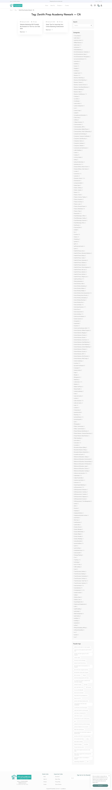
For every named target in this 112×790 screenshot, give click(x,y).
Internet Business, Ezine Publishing (82, 344)
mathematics (78, 382)
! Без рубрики (77, 35)
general (76, 241)
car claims (77, 98)
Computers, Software (79, 145)
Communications (78, 124)
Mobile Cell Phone (78, 386)
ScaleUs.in (64, 788)
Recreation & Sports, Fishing (80, 449)
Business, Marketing (79, 89)
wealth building (78, 609)
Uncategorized (79, 590)
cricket (76, 152)
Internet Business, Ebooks (80, 337)
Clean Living (77, 117)
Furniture (77, 234)
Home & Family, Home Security (81, 295)
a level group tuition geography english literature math (83, 650)
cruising (76, 155)
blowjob (84, 675)
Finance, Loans (78, 204)
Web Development (79, 613)
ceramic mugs (77, 110)
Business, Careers (78, 82)
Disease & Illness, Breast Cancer (82, 166)
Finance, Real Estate (79, 208)
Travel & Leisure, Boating (80, 573)
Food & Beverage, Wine (80, 222)
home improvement (79, 311)
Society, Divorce (78, 527)
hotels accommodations (80, 316)
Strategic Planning (78, 555)
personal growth (78, 419)
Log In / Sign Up (98, 1)
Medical (76, 384)
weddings (76, 620)
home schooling (78, 314)
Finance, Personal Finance (80, 206)
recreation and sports (79, 454)
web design (77, 611)
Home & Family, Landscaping (81, 297)
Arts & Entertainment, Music (80, 54)
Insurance (77, 325)
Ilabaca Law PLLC (77, 698)
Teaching (77, 559)
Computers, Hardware (79, 143)
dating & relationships (79, 162)
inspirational (77, 323)
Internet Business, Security (80, 351)
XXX (87, 761)
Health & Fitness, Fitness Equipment (82, 267)
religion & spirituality (79, 477)
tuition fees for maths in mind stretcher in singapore (81, 758)
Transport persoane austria (79, 747)
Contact (44, 784)
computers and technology (80, 133)
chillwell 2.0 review (77, 684)
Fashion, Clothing (78, 187)
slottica (87, 738)
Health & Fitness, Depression (81, 260)
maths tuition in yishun (78, 715)
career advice (77, 103)
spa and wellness (79, 543)
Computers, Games (79, 141)
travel (76, 569)
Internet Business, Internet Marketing (82, 346)
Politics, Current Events (79, 428)
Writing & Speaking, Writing (80, 627)
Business (77, 75)
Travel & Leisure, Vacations (80, 583)
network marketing (79, 391)
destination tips (78, 164)
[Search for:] (83, 25)
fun (75, 232)
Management (77, 377)
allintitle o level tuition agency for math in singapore (81, 654)
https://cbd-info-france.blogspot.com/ (81, 695)
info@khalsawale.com (22, 782)
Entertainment (77, 180)
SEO (75, 506)
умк (75, 637)
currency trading (78, 157)
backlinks (76, 63)
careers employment (79, 105)
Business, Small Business (80, 94)
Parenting (77, 414)
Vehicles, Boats (78, 597)
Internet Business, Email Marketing (82, 342)
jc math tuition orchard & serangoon (80, 707)
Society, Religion (78, 534)
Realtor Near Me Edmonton (79, 729)
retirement (77, 482)
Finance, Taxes (78, 211)
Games (76, 236)
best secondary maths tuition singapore (81, 672)
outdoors (76, 407)
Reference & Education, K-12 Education (83, 463)
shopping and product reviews (81, 515)
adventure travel (78, 40)
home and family (79, 304)
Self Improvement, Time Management (83, 501)
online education (78, 400)
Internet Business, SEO (80, 353)
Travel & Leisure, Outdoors (80, 578)
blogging (76, 68)
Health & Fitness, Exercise (80, 265)
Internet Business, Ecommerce (81, 339)
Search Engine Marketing (80, 485)
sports (76, 545)
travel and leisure (79, 585)
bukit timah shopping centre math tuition (81, 677)
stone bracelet (78, 552)
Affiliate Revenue (78, 42)
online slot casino (78, 403)
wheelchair (77, 623)
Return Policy (57, 779)
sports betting (77, 548)
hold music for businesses (79, 692)
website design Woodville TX (79, 761)
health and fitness (79, 279)
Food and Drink (78, 227)
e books (76, 171)
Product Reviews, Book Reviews (81, 431)
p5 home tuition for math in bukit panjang (81, 718)
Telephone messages (78, 744)
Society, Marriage (78, 529)
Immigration (77, 321)
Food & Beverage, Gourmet (80, 220)
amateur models (77, 657)
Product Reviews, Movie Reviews (81, 435)
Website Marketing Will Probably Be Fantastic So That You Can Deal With (30, 26)
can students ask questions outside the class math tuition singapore (82, 681)
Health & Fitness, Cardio (80, 257)
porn (75, 721)
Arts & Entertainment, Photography (82, 56)
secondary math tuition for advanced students (82, 736)
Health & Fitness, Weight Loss (81, 276)
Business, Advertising (79, 77)
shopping (77, 510)
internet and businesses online (82, 328)
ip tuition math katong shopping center (81, 701)
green (76, 248)
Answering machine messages (79, 660)
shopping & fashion (79, 513)
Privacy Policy (57, 781)
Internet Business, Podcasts (80, 349)
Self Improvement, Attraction (81, 489)
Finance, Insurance (79, 199)
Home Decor (77, 309)
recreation (77, 445)
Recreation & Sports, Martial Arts (81, 452)
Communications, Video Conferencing (83, 131)
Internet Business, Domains (80, 335)
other (76, 405)
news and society (78, 396)
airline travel (77, 45)
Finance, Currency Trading (80, 197)
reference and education (80, 473)
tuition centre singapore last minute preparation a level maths (82, 754)
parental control (78, 412)
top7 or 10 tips (78, 564)
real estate (77, 442)
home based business (80, 307)
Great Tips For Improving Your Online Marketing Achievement (55, 25)
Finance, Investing (79, 201)
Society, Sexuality (78, 536)
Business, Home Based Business (81, 87)
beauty (76, 66)
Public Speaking (78, 438)
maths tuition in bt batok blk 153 (80, 713)
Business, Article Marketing (80, 80)
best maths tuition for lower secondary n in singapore (82, 666)
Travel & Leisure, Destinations (81, 576)
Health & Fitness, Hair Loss (80, 269)
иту (75, 632)
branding (76, 70)
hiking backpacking (79, 281)
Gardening (77, 239)
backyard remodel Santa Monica (80, 663)
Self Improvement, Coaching (81, 492)
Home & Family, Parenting (80, 300)
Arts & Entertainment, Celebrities (82, 52)
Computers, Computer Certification (82, 136)
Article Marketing (78, 49)
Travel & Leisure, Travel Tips (81, 580)
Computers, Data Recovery (80, 138)
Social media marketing (78, 741)
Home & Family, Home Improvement (83, 293)
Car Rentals (77, 101)
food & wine (77, 225)
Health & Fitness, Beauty (80, 255)
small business (78, 522)
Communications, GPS (79, 126)
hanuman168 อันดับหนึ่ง (78, 690)
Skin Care (77, 520)
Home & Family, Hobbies (80, 288)
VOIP (75, 606)
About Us (45, 779)
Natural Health (78, 389)
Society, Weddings (79, 538)
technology (77, 562)
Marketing (77, 379)
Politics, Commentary (79, 426)
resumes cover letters (79, 480)
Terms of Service (58, 784)
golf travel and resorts (79, 246)
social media (77, 524)
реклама (76, 634)
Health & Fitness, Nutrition (80, 274)
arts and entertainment (80, 59)
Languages (77, 368)
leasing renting (78, 370)
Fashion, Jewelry (78, 190)
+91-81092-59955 (24, 781)
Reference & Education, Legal (81, 466)
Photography (77, 424)
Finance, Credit (78, 194)
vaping (76, 594)
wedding (77, 618)
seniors (76, 503)
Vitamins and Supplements (80, 604)
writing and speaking (79, 630)
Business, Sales (78, 91)
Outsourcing (77, 410)
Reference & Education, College (81, 456)
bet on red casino (77, 675)
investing (77, 363)
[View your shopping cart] (98, 5)
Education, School (79, 178)
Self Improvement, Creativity (81, 494)
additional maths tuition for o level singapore (82, 647)
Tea (75, 557)
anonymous (77, 47)
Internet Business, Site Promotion (82, 356)
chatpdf (76, 112)
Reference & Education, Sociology (82, 470)
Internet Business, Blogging (80, 332)
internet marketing (79, 361)
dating (76, 159)
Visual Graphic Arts (78, 602)
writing (76, 625)
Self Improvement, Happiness (81, 496)
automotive (77, 61)
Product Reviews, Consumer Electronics (83, 433)
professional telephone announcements (81, 726)
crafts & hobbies (78, 150)
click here (85, 684)
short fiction (77, 517)
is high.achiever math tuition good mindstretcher (80, 704)
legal (76, 372)
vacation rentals (78, 592)
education (77, 176)
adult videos (77, 38)
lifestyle (76, 375)
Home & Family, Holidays (80, 290)
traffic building (78, 566)
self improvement (79, 487)
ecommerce (77, 173)
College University (79, 122)
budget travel (78, 73)
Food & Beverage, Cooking (80, 218)
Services (76, 508)
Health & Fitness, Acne (79, 250)
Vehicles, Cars (78, 599)
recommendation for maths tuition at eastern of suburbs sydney (82, 733)
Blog (16, 10)
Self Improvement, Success (80, 499)
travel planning (78, 587)
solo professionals (78, 541)
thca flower (86, 744)
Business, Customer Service (81, 84)
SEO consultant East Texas (79, 738)
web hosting (77, 616)
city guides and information (80, 115)
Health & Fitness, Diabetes (80, 262)
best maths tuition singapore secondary (81, 669)
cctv (75, 108)
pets (75, 421)
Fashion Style (77, 185)
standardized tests (79, 550)
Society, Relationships (79, 531)
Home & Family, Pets (79, 302)
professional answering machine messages (82, 724)
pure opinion (77, 440)
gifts (76, 243)
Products (45, 781)
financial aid (78, 213)
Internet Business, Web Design (81, 358)
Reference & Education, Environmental (83, 459)
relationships (78, 475)
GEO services (88, 687)
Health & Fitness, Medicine (80, 272)
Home (11, 10)
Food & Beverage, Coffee (80, 215)
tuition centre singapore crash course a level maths (82, 750)
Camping (76, 96)
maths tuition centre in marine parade (81, 710)
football (76, 229)
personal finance (78, 417)
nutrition (76, 398)
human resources (78, 318)
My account (57, 776)
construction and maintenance (81, 148)
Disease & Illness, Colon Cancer (81, 169)
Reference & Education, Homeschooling (83, 461)
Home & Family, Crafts (79, 283)
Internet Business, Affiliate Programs (82, 330)
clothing (76, 119)
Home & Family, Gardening (80, 286)
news (76, 393)
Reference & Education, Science (81, 468)
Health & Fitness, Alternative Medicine (83, 253)
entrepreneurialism (78, 183)
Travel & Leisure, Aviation (80, 571)
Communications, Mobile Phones (82, 129)
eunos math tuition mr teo (78, 687)
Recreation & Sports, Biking (80, 447)
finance (77, 192)
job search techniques (79, 365)
